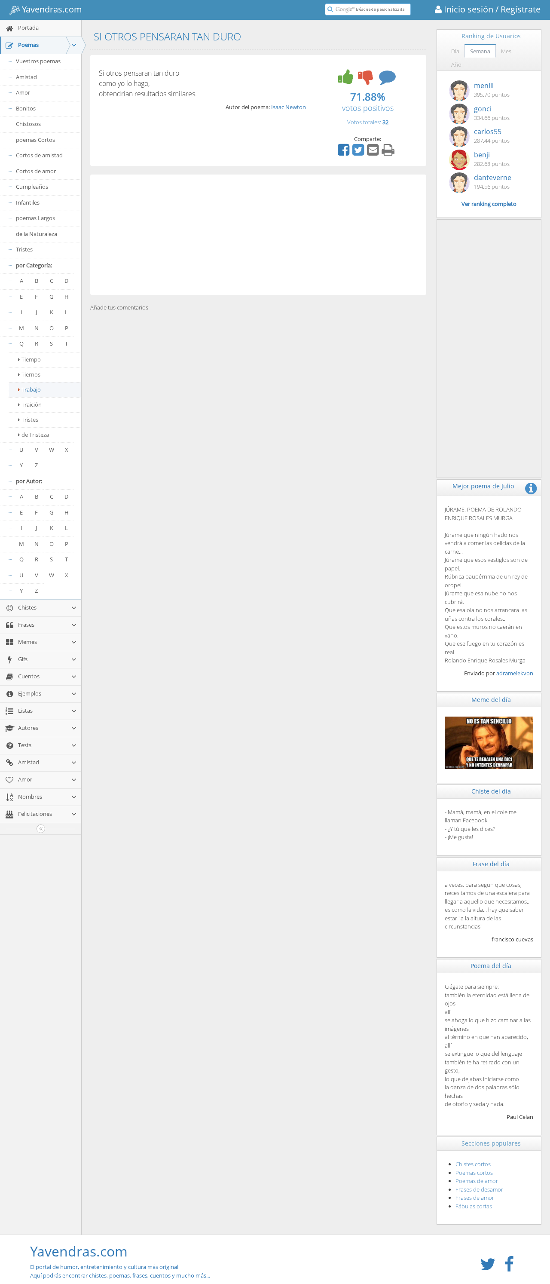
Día (455, 51)
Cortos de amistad (39, 155)
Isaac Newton (288, 107)
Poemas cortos (474, 1173)
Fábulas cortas (473, 1206)
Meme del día (491, 700)
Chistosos (28, 124)
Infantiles (28, 202)
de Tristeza (35, 434)
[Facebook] (344, 152)
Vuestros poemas (38, 61)
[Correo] (374, 152)
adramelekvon (514, 673)
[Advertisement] (258, 235)
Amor (23, 92)
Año (456, 64)
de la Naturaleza (36, 234)
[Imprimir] (389, 152)
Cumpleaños (32, 186)
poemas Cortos (35, 140)
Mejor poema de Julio (483, 486)
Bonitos (26, 108)
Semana (480, 51)
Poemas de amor (476, 1181)
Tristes (24, 249)
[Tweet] (359, 152)
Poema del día (491, 966)
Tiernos (30, 374)
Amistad (26, 77)
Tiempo (31, 359)
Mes (506, 51)
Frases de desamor (479, 1189)
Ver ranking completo (488, 204)
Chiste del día (491, 791)
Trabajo (31, 389)
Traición (31, 404)
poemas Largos (35, 218)
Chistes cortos (473, 1164)
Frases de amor (474, 1197)
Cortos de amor (36, 171)
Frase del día (491, 864)
